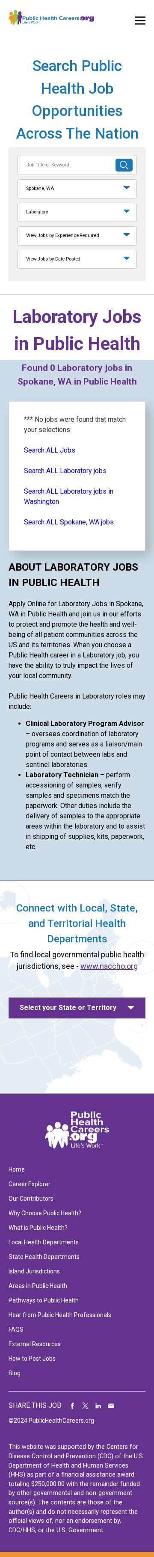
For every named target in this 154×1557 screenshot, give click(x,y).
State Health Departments (44, 1256)
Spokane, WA (40, 188)
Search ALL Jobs (49, 450)
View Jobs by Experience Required (62, 235)
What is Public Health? (38, 1227)
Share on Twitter (85, 1405)
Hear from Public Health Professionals (60, 1314)
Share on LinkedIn (98, 1405)
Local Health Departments (44, 1242)
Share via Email (111, 1405)
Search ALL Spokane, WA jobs (69, 522)
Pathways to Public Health (44, 1300)
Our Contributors (31, 1198)
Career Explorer (29, 1184)
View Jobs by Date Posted (53, 259)
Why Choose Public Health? (45, 1213)
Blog (15, 1373)
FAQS (16, 1329)
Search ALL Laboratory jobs (65, 471)
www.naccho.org (109, 966)
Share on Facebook (73, 1405)
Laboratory (37, 212)
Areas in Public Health (38, 1285)
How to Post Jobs (32, 1358)
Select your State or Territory (68, 1007)
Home (17, 1169)
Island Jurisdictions (34, 1271)
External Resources (35, 1344)
